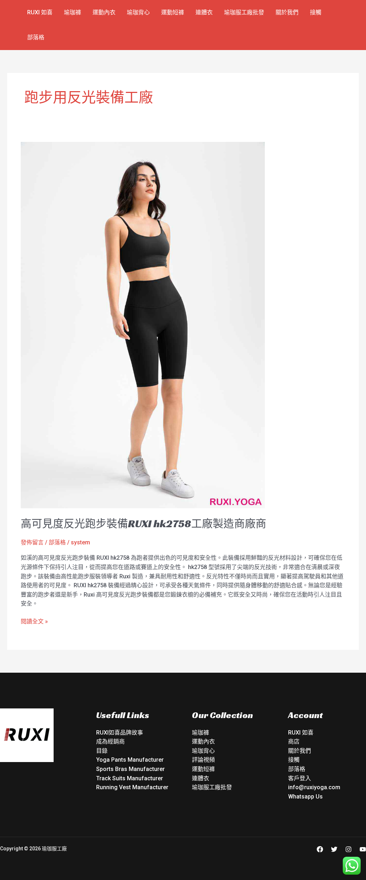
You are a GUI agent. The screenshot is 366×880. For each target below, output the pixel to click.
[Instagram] (348, 849)
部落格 (35, 37)
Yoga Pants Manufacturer (130, 759)
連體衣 (204, 12)
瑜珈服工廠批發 (244, 12)
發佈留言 (32, 542)
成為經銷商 (110, 741)
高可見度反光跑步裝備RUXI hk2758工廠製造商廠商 (143, 523)
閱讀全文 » (34, 621)
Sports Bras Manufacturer (130, 769)
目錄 (102, 750)
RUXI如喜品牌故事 (119, 732)
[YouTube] (363, 849)
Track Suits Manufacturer (129, 778)
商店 (294, 741)
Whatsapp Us (305, 796)
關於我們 (287, 12)
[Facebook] (320, 849)
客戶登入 (299, 778)
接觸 (315, 12)
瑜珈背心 (138, 12)
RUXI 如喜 (40, 12)
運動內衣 (104, 12)
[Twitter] (334, 849)
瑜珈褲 (72, 12)
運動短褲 (172, 12)
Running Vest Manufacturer (132, 787)
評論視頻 (203, 759)
